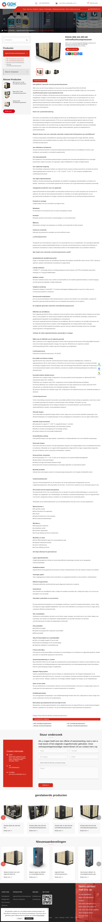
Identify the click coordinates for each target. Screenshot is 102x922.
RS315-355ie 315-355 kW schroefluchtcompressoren (37, 826)
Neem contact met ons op (73, 9)
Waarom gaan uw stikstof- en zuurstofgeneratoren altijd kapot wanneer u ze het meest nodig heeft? (88, 873)
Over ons (29, 9)
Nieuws (41, 9)
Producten (35, 9)
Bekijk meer (8, 111)
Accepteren (29, 918)
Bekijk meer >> (8, 830)
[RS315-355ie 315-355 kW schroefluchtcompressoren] (38, 811)
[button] (3, 817)
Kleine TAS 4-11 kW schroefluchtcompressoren (19, 92)
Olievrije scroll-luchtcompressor (15, 62)
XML (72, 917)
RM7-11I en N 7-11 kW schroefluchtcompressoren (19, 83)
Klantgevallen (5, 899)
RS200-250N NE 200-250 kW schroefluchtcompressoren (63, 827)
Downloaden (48, 9)
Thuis (24, 9)
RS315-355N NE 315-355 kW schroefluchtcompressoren (12, 827)
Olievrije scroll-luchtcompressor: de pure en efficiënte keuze (37, 870)
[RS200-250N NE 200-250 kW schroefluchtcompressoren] (64, 811)
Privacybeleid (40, 915)
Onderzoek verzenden (58, 9)
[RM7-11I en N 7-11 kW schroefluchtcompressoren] (7, 85)
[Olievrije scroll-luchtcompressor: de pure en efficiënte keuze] (38, 856)
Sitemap (62, 917)
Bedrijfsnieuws (37, 896)
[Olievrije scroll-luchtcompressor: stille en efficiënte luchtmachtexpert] (13, 858)
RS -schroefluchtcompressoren (45, 30)
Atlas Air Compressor (11, 72)
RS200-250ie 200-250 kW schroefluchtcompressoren (88, 826)
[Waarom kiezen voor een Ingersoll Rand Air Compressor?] (64, 858)
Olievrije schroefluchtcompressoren (13, 65)
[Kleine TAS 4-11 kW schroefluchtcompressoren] (7, 94)
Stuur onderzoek (73, 49)
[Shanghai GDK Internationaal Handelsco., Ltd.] (10, 4)
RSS (67, 917)
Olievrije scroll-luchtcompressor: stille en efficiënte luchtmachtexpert (12, 873)
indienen (45, 785)
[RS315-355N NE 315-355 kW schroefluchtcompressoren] (13, 811)
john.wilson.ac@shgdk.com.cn (67, 3)
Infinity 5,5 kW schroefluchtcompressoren (19, 101)
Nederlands (94, 3)
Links (56, 917)
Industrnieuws (36, 899)
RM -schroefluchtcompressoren (15, 59)
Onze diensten (6, 902)
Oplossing (4, 905)
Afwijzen (20, 918)
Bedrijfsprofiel (5, 896)
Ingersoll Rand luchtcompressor (26, 30)
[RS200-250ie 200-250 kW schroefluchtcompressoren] (89, 811)
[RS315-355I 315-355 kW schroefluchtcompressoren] (40, 71)
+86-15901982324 (44, 3)
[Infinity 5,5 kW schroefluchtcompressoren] (7, 104)
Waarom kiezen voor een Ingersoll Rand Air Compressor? (63, 873)
